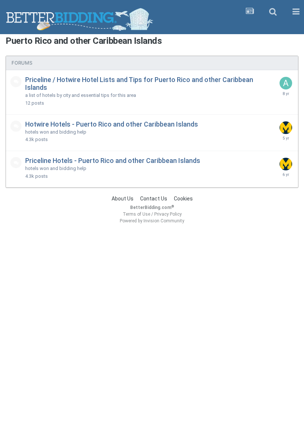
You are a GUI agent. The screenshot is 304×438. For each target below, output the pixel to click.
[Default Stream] (250, 12)
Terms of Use (136, 214)
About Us (122, 199)
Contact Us (153, 199)
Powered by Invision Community (152, 220)
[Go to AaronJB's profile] (286, 83)
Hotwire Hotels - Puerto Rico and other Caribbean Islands (111, 124)
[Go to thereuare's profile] (286, 127)
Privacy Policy (168, 214)
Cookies (183, 199)
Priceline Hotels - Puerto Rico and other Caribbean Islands (112, 160)
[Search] (273, 12)
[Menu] (296, 12)
